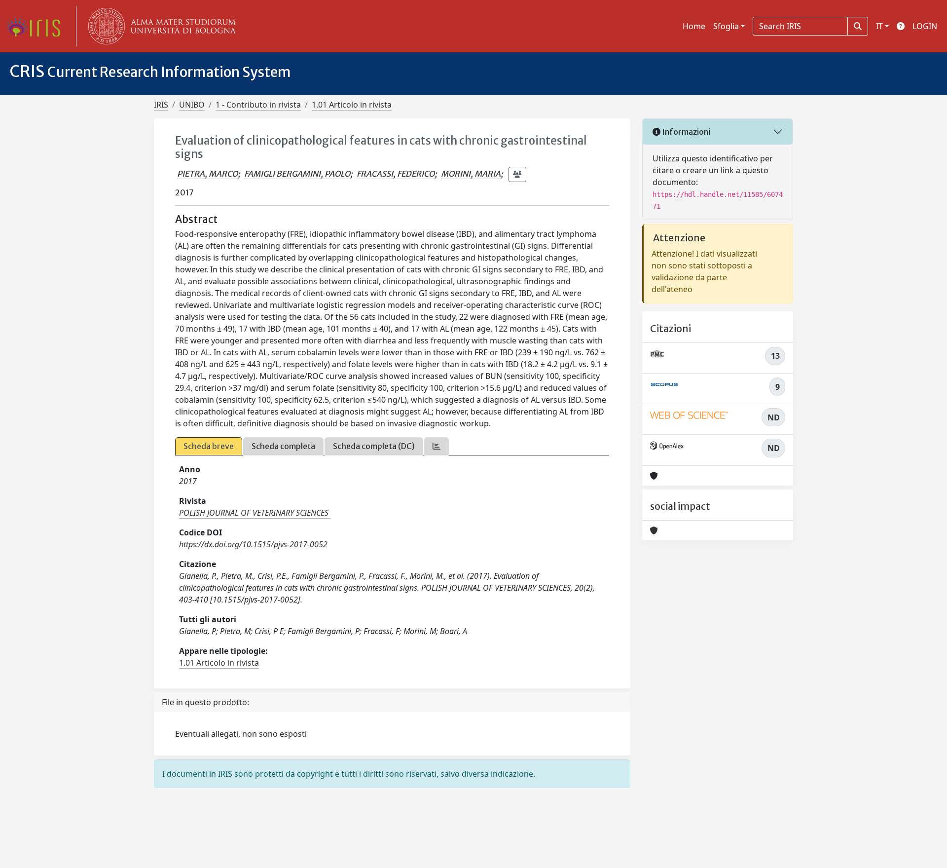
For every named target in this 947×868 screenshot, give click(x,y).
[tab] (436, 446)
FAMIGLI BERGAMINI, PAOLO (297, 174)
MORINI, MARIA (471, 174)
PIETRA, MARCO (207, 174)
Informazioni (685, 132)
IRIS (161, 104)
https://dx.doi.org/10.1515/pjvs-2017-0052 (253, 544)
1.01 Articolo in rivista (352, 104)
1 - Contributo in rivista (258, 104)
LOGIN (924, 26)
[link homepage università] (160, 26)
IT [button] (879, 26)
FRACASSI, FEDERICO (396, 174)
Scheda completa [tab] (283, 446)
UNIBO (192, 104)
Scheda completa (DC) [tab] (374, 446)
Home (694, 26)
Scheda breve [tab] (208, 446)
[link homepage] (37, 26)
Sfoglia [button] (726, 26)
